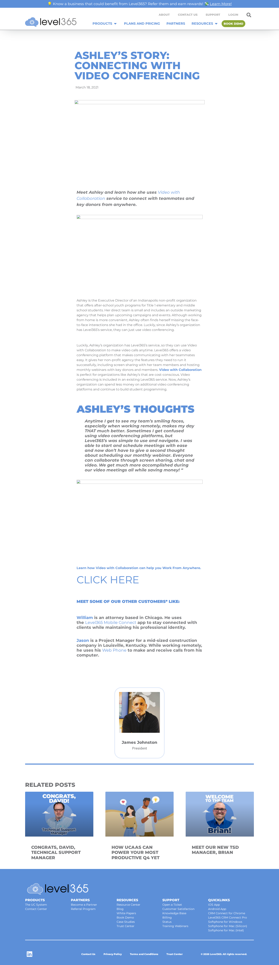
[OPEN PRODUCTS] (115, 23)
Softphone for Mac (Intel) (226, 930)
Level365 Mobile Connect (110, 622)
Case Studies (126, 922)
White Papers (126, 913)
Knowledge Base (174, 913)
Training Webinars (175, 926)
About (164, 15)
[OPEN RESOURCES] (216, 23)
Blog (120, 909)
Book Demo (125, 917)
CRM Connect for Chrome (226, 913)
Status (167, 922)
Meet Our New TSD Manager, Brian (215, 850)
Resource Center (128, 904)
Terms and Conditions (144, 954)
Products (35, 900)
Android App (217, 909)
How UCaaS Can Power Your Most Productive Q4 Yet (136, 852)
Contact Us (188, 15)
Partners (80, 900)
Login (233, 15)
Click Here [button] (108, 580)
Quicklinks (219, 900)
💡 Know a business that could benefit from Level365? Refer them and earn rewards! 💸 (139, 4)
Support (213, 15)
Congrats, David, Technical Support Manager (56, 852)
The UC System (36, 904)
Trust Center (125, 926)
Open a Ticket (172, 904)
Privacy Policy (113, 954)
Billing (167, 917)
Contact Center (36, 909)
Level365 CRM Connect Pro (227, 917)
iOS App (214, 904)
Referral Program (83, 909)
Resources (127, 900)
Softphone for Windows (225, 922)
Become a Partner (84, 904)
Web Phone (114, 650)
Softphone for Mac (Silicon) (227, 926)
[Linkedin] (29, 954)
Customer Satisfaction (178, 909)
